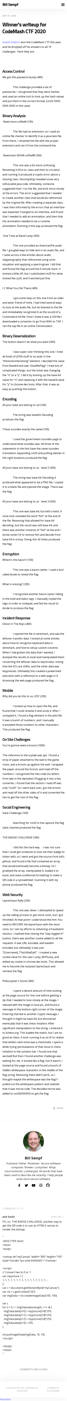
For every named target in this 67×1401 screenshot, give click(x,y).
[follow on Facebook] (19, 1185)
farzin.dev (22, 1390)
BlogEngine (53, 1390)
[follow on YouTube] (33, 1185)
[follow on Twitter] (26, 1185)
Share (60, 1108)
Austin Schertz (11, 42)
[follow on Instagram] (40, 1185)
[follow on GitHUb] (48, 1185)
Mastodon (5, 1399)
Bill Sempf (10, 4)
